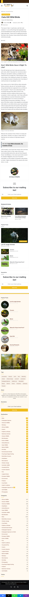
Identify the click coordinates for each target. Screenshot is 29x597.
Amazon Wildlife (5, 436)
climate (3, 378)
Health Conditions (6, 485)
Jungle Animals (5, 474)
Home (3, 11)
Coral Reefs (4, 483)
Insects (3, 429)
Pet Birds (4, 449)
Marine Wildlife (5, 447)
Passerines (19, 383)
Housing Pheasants (14, 344)
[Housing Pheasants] (5, 348)
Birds (3, 418)
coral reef (17, 378)
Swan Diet (12, 336)
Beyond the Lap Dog (6, 216)
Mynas (11, 255)
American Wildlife (6, 422)
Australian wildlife (6, 465)
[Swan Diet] (5, 339)
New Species (5, 460)
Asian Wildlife (5, 445)
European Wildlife (6, 476)
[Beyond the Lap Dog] (7, 211)
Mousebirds (21, 381)
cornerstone (23, 378)
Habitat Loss (14, 381)
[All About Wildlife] (9, 5)
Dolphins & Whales (6, 431)
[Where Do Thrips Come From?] (5, 264)
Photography (5, 491)
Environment (5, 478)
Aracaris (10, 376)
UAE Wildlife (4, 489)
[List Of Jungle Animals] (5, 305)
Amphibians (4, 458)
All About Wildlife (6, 22)
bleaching (24, 376)
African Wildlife (5, 427)
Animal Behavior (5, 442)
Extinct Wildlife (5, 440)
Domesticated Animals (7, 451)
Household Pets (9, 11)
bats (19, 376)
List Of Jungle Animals (8, 244)
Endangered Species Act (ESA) (9, 531)
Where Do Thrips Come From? (17, 262)
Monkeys (4, 424)
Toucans (12, 249)
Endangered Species (6, 381)
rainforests (25, 383)
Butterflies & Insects (6, 456)
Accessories (4, 376)
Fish (3, 471)
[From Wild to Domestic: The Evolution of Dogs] (21, 211)
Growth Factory (20, 583)
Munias (3, 383)
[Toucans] (5, 251)
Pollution (4, 480)
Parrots (13, 383)
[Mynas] (5, 257)
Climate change (10, 378)
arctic (15, 376)
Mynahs (8, 383)
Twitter (3, 574)
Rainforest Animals (6, 433)
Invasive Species (6, 469)
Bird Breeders (5, 438)
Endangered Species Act (8, 487)
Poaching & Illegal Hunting (8, 454)
